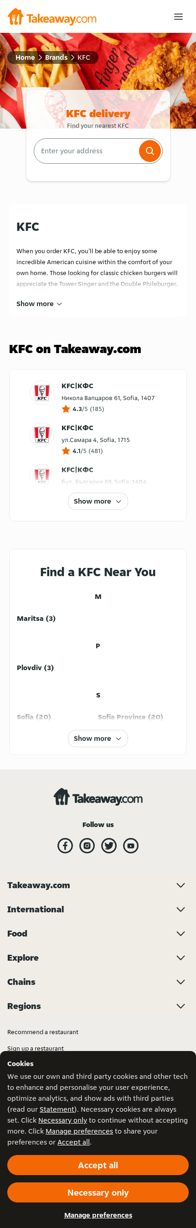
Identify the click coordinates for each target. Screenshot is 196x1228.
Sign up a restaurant (35, 1048)
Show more (35, 303)
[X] (109, 846)
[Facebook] (65, 846)
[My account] (178, 16)
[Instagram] (87, 846)
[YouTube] (131, 846)
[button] (150, 151)
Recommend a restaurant (42, 1032)
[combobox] (85, 151)
